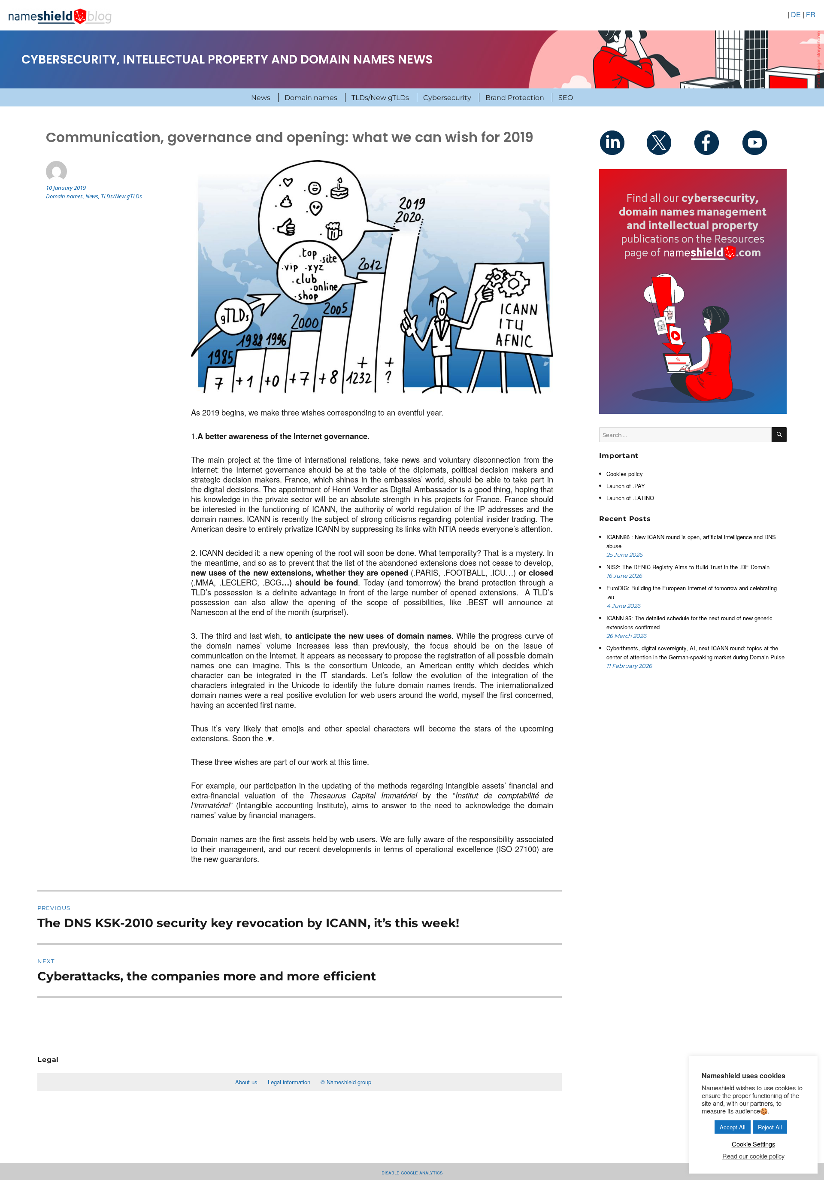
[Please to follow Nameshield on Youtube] (763, 142)
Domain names (311, 98)
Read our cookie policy (753, 1156)
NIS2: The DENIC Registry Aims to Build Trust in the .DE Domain (687, 567)
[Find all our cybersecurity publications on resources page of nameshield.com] (692, 290)
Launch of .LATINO (630, 498)
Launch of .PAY (625, 486)
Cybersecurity (447, 98)
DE (796, 14)
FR (810, 14)
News (260, 98)
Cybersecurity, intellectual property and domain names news (227, 59)
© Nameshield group (346, 1082)
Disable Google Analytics (412, 1172)
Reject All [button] (770, 1127)
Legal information (289, 1082)
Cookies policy (624, 474)
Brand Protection (514, 98)
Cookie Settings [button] (753, 1143)
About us (246, 1082)
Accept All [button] (732, 1127)
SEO (565, 98)
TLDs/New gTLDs (380, 98)
